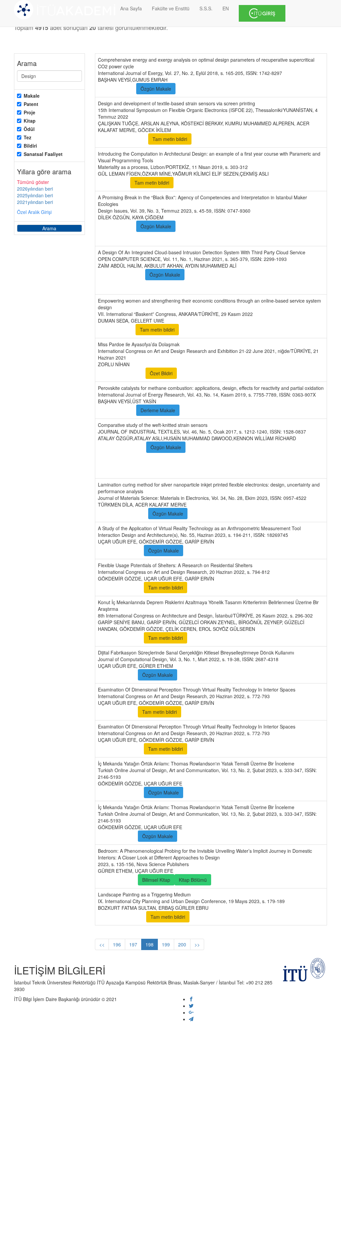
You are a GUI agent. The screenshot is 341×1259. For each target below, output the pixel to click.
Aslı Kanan (113, 182)
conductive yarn (298, 447)
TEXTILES (153, 470)
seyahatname (224, 373)
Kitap (30, 120)
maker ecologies (198, 226)
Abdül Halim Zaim (121, 274)
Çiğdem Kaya (116, 226)
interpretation (116, 237)
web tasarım (238, 329)
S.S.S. (205, 8)
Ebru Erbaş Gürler (121, 916)
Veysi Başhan (116, 88)
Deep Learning (245, 274)
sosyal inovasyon (277, 329)
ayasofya (191, 373)
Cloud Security (205, 274)
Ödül (29, 129)
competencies (299, 226)
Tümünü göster (33, 182)
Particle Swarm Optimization (132, 286)
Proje (29, 112)
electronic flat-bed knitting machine (187, 458)
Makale (32, 95)
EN (225, 8)
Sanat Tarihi (267, 916)
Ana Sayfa (131, 8)
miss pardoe (260, 373)
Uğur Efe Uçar (117, 674)
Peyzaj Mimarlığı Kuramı (220, 916)
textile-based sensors (250, 447)
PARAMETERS (118, 470)
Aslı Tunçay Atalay (121, 447)
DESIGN (302, 458)
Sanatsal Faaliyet (43, 154)
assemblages (238, 226)
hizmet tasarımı (200, 329)
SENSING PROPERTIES (258, 458)
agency (268, 226)
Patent (31, 104)
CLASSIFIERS (232, 286)
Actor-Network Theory (162, 237)
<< (102, 944)
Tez (27, 137)
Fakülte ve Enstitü (170, 8)
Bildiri (30, 145)
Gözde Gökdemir (120, 550)
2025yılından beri (35, 195)
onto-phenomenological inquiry (225, 237)
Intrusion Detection (289, 274)
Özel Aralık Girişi (34, 212)
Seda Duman (116, 329)
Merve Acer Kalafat (122, 139)
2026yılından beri (35, 188)
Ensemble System (189, 286)
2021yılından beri (35, 202)
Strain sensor (205, 447)
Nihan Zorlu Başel (121, 373)
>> (197, 944)
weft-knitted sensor (122, 458)
